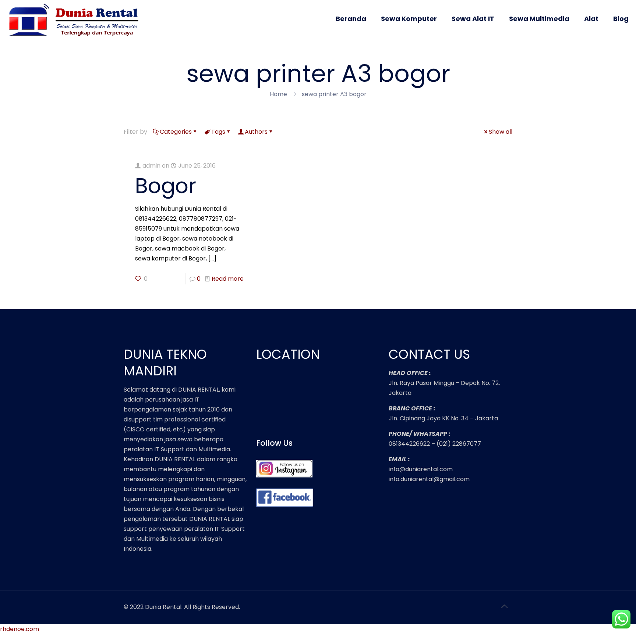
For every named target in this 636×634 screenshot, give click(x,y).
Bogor (165, 185)
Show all (500, 131)
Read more (228, 278)
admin (151, 165)
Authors (256, 131)
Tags (218, 131)
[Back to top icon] (504, 606)
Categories (176, 131)
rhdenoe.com (19, 629)
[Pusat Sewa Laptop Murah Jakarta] (76, 25)
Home (278, 94)
